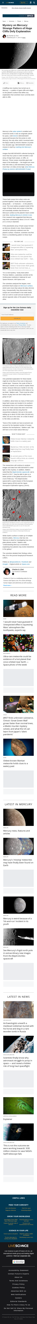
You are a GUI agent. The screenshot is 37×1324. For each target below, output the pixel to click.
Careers (18, 1298)
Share (6, 83)
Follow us (22, 83)
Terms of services (21, 323)
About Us (18, 1277)
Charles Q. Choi (13, 36)
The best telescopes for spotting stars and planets (10, 1238)
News (23, 37)
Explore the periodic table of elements (11, 1224)
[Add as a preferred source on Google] (18, 1262)
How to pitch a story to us (18, 1305)
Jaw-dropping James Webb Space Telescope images (10, 1220)
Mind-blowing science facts (26, 1237)
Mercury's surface (26, 286)
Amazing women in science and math (26, 1220)
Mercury (26, 21)
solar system (17, 131)
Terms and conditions (18, 1281)
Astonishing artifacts (26, 1210)
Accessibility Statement (18, 1270)
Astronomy (11, 21)
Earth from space (26, 1208)
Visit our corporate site (21, 1256)
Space (4, 21)
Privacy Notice (22, 325)
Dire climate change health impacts (21, 8)
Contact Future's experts (18, 1274)
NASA (15, 136)
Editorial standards (18, 1301)
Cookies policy (18, 1287)
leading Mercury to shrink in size (21, 215)
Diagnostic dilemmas (11, 1210)
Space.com (26, 564)
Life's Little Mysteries (10, 1208)
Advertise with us (18, 1291)
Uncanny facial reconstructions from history (26, 1224)
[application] (18, 183)
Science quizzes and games (11, 1233)
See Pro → (24, 2)
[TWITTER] (13, 574)
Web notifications (18, 1294)
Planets (19, 21)
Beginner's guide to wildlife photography (26, 1234)
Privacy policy (18, 1284)
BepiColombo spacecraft (20, 472)
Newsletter (31, 83)
